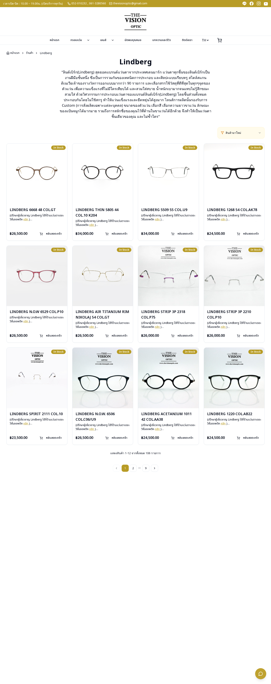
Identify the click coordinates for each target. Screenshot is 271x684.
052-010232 (79, 4)
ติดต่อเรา (187, 40)
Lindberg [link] (46, 53)
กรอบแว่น (76, 40)
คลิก (26, 219)
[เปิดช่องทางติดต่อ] (260, 673)
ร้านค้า (29, 53)
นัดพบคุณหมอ (133, 40)
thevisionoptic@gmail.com (130, 4)
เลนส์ (103, 40)
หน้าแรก (54, 40)
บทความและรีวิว (161, 40)
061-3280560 (97, 4)
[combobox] (243, 133)
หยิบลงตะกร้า (54, 234)
